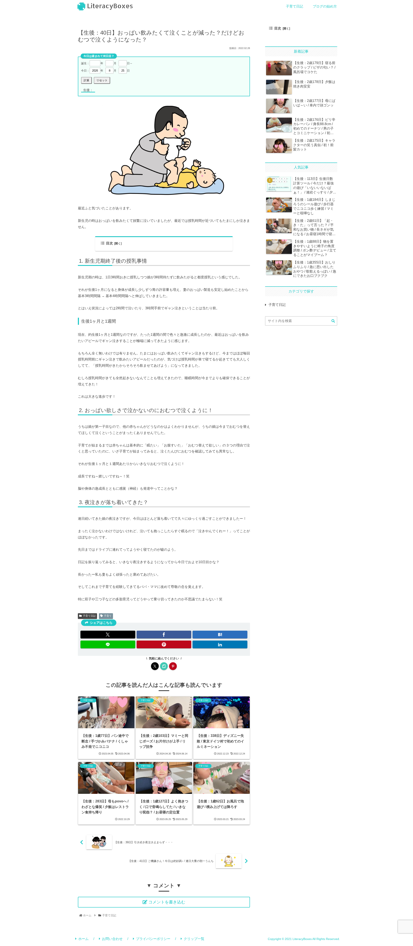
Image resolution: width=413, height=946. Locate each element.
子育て (108, 615)
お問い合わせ (112, 939)
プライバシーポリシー (153, 939)
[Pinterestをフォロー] (173, 666)
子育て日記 (89, 615)
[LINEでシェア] (107, 644)
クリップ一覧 (194, 939)
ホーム (83, 939)
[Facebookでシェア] (164, 634)
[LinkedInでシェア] (220, 644)
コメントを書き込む (166, 902)
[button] (333, 321)
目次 (109, 243)
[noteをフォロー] (164, 666)
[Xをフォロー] (155, 666)
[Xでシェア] (107, 634)
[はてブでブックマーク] (220, 634)
